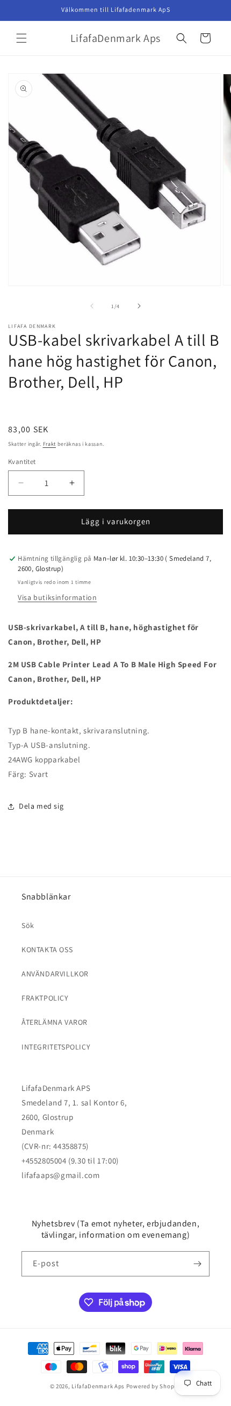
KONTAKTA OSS (47, 949)
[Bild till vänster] (92, 306)
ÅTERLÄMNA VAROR (54, 1022)
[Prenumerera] (197, 1263)
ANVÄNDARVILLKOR (55, 974)
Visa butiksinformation (57, 597)
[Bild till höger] (139, 306)
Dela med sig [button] (41, 806)
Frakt (49, 443)
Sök (27, 925)
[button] (21, 38)
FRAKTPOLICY (45, 998)
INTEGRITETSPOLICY (55, 1047)
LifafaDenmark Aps (98, 1386)
